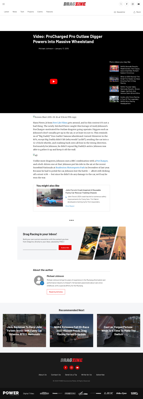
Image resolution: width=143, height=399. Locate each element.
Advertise (100, 374)
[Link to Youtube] (139, 4)
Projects (31, 12)
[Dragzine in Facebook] (65, 367)
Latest (6, 12)
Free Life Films (60, 122)
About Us (43, 374)
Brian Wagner (70, 206)
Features (49, 12)
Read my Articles (56, 292)
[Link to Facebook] (127, 4)
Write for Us (86, 374)
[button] (53, 81)
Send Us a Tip (71, 374)
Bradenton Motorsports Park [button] (70, 167)
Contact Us (56, 374)
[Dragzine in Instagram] (71, 367)
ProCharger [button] (102, 161)
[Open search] (121, 4)
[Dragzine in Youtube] (77, 367)
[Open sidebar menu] (3, 3)
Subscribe (65, 247)
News (15, 12)
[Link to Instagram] (133, 4)
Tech (22, 12)
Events (40, 12)
